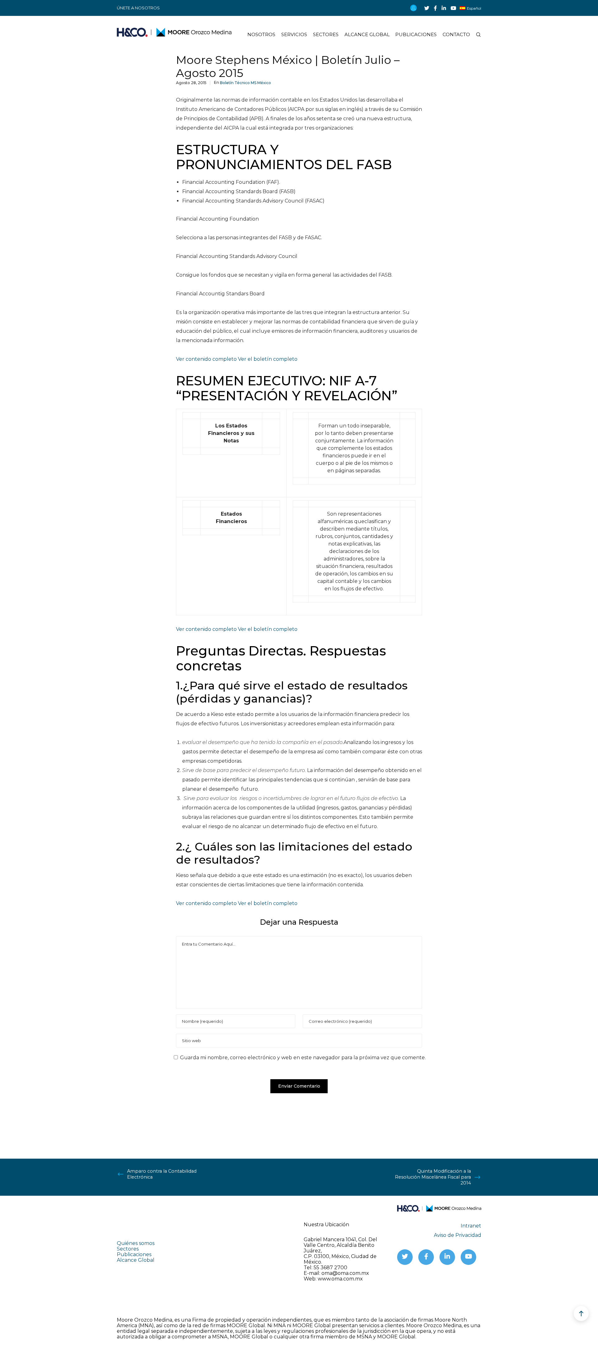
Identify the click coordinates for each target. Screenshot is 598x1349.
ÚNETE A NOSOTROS (138, 7)
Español (474, 8)
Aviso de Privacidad (457, 1235)
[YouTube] (453, 8)
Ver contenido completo (207, 359)
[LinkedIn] (444, 8)
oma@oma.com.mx (345, 1273)
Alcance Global (135, 1260)
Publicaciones (134, 1254)
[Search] (475, 34)
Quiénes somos (135, 1243)
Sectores (128, 1249)
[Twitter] (426, 8)
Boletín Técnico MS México (245, 82)
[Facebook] (435, 8)
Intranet (471, 1226)
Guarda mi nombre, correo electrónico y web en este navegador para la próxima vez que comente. (303, 1058)
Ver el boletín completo (267, 359)
